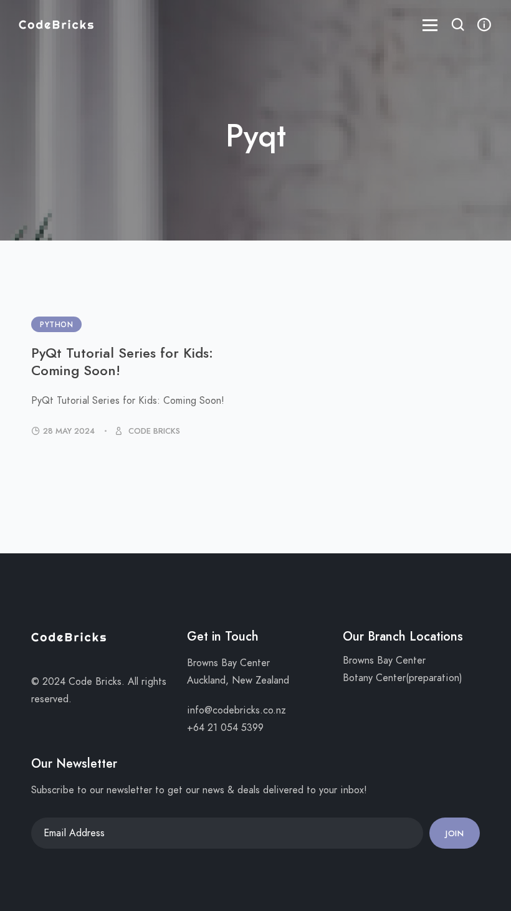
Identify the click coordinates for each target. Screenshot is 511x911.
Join (455, 833)
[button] (458, 26)
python (56, 325)
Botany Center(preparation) (402, 678)
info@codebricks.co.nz (236, 710)
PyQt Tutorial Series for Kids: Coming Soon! (122, 361)
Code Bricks (153, 431)
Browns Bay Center (384, 660)
